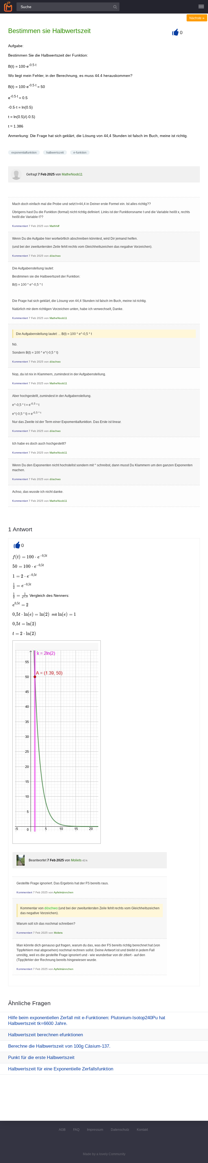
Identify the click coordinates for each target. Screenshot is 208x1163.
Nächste (196, 18)
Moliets (76, 860)
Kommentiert (20, 225)
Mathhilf (54, 225)
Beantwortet (37, 860)
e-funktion (79, 152)
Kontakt (142, 1130)
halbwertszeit (55, 152)
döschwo (55, 255)
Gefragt (31, 174)
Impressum (95, 1130)
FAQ (76, 1130)
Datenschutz (120, 1130)
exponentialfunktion (24, 152)
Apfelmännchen (63, 892)
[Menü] (201, 7)
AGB (62, 1130)
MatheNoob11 (72, 174)
